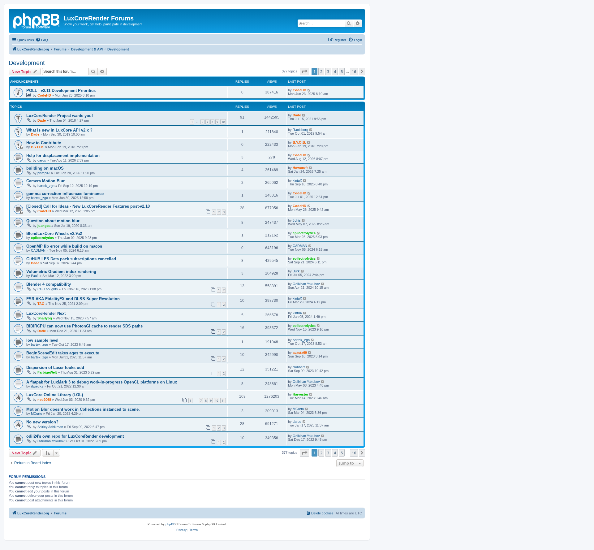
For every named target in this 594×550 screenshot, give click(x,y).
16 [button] (354, 71)
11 (223, 401)
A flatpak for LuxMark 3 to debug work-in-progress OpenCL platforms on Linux (101, 382)
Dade (41, 120)
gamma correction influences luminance (65, 193)
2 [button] (321, 71)
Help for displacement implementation (63, 155)
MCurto (36, 413)
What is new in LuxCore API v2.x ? (59, 130)
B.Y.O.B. (37, 147)
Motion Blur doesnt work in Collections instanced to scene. (83, 409)
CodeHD (44, 95)
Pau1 (35, 276)
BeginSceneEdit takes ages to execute (62, 353)
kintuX (297, 180)
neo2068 (44, 399)
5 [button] (342, 71)
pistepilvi (43, 173)
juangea (43, 225)
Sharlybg (44, 318)
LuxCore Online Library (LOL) (54, 394)
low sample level (42, 340)
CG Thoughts (47, 289)
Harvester (300, 394)
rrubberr (299, 367)
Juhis (297, 220)
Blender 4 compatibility (48, 284)
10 (223, 122)
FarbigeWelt (47, 372)
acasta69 (300, 352)
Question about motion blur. (53, 221)
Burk (296, 271)
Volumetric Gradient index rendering (61, 271)
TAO (41, 303)
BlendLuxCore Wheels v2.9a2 (54, 233)
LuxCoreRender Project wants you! (59, 115)
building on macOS (45, 168)
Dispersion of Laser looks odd (55, 367)
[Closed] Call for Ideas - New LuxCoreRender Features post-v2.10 (88, 206)
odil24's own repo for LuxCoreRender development (75, 436)
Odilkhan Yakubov (306, 284)
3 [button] (328, 71)
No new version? (42, 422)
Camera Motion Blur (45, 181)
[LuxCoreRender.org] (36, 20)
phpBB (170, 524)
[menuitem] (42, 40)
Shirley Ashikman (50, 427)
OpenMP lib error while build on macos (64, 246)
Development (27, 62)
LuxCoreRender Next (46, 313)
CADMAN (38, 250)
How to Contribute (43, 143)
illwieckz (37, 386)
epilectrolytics (42, 238)
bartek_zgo (45, 186)
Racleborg (300, 130)
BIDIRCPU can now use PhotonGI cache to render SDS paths (84, 326)
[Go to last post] (309, 90)
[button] (304, 71)
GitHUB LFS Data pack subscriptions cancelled (71, 259)
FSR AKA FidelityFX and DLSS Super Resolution (73, 299)
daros (41, 160)
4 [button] (335, 71)
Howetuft (300, 168)
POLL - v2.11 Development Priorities (61, 90)
